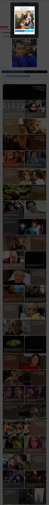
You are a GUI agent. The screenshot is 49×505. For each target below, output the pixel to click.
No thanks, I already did (24, 33)
